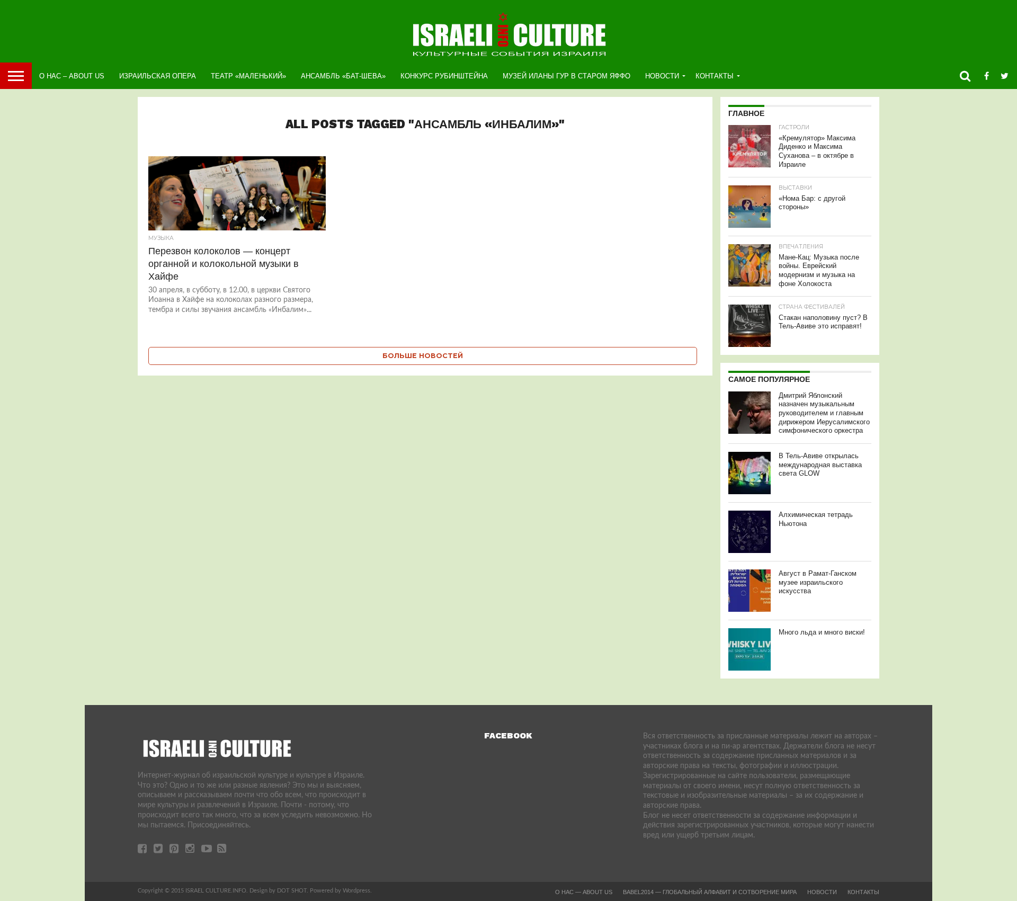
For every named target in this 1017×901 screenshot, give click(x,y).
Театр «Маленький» (248, 76)
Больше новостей (422, 356)
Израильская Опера (157, 76)
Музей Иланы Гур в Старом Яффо (566, 76)
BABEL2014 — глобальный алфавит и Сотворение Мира (710, 892)
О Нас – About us (71, 76)
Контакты (714, 76)
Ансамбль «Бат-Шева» (343, 76)
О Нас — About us (583, 892)
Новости (662, 76)
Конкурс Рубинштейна (444, 76)
